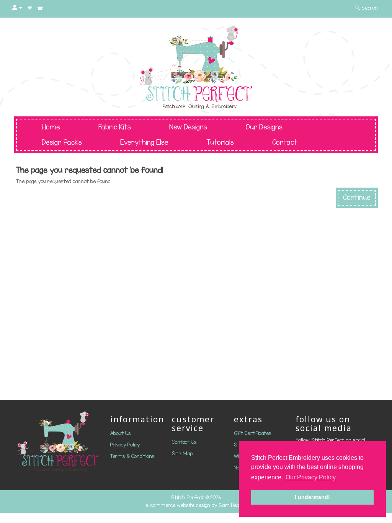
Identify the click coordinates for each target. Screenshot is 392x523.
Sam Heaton (233, 505)
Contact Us (184, 442)
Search (369, 8)
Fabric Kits (114, 127)
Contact (284, 142)
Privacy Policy (125, 444)
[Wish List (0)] (30, 8)
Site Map (182, 453)
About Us (120, 433)
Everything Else (144, 142)
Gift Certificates (252, 433)
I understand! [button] (312, 497)
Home (51, 127)
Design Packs (62, 142)
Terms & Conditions (132, 456)
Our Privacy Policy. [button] (311, 477)
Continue (357, 197)
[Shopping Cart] (40, 8)
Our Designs (264, 127)
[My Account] (17, 8)
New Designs (188, 127)
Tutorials (220, 142)
